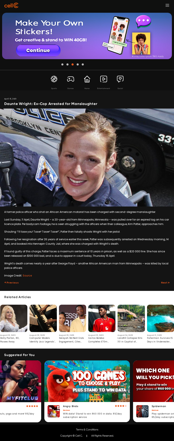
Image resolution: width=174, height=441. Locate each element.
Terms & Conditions (87, 429)
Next (164, 282)
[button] (62, 64)
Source (27, 275)
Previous (12, 282)
